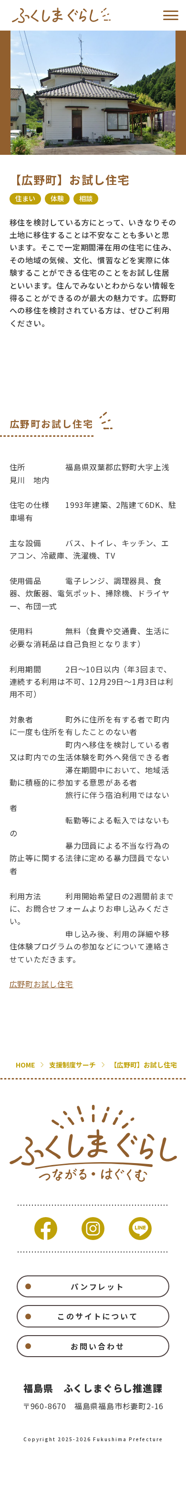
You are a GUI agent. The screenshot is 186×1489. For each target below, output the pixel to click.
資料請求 (58, 1475)
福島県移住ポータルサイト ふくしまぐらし (61, 15)
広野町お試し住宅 (41, 984)
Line (140, 1228)
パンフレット (98, 1286)
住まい (25, 198)
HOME (25, 1064)
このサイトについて (97, 1316)
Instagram (93, 1228)
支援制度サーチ (72, 1064)
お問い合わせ (97, 1346)
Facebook (45, 1228)
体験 (57, 198)
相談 (86, 198)
